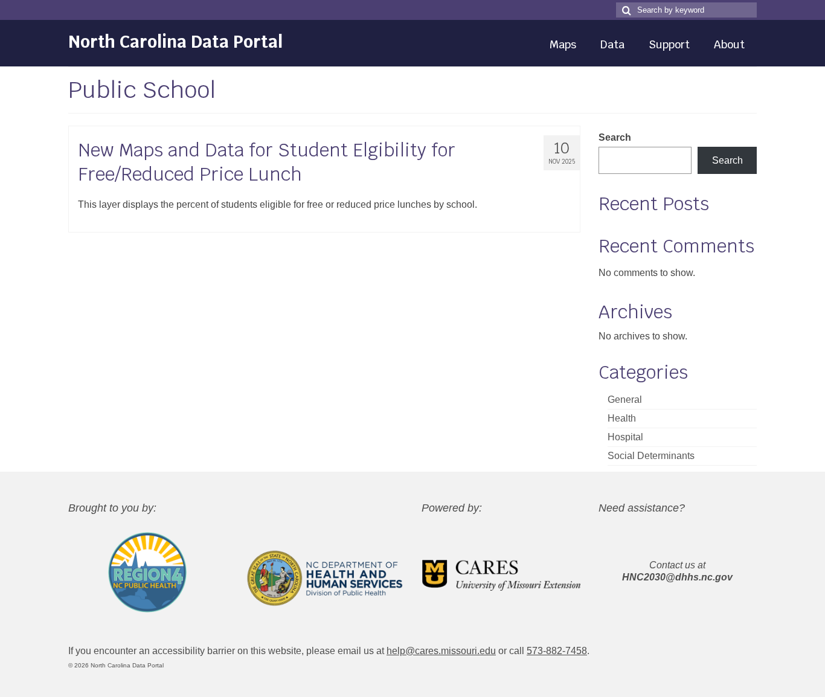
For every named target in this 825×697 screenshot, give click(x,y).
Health (622, 418)
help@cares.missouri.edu (441, 651)
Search (615, 137)
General (625, 399)
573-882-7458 (557, 651)
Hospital (625, 437)
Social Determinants (651, 456)
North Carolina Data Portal (175, 42)
